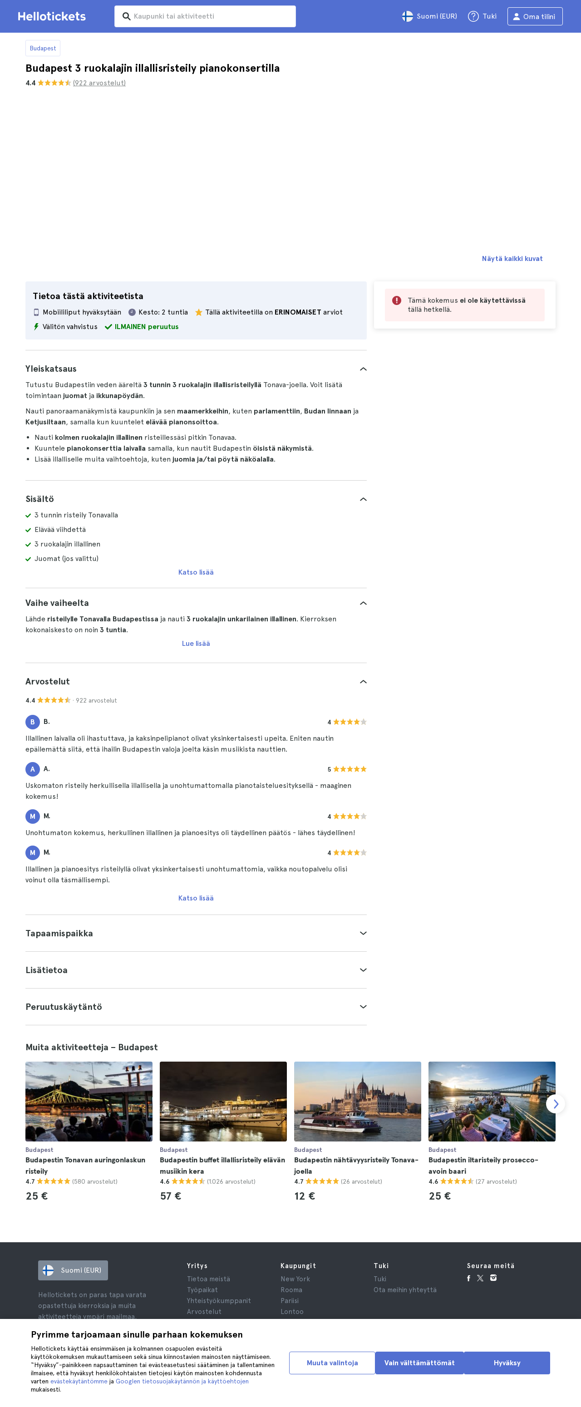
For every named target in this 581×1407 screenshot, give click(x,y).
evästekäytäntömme (79, 1381)
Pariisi (290, 1301)
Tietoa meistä (208, 1279)
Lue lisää (196, 643)
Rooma (291, 1290)
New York (295, 1279)
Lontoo (292, 1312)
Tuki (380, 1279)
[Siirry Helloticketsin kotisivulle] (53, 16)
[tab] (196, 368)
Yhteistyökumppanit (219, 1301)
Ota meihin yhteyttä (405, 1290)
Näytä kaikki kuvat (512, 258)
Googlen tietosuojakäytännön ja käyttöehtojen (182, 1381)
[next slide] (555, 1103)
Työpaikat (202, 1290)
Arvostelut (204, 1312)
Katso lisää (196, 572)
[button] (196, 368)
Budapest (43, 48)
